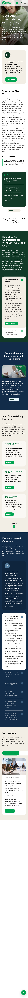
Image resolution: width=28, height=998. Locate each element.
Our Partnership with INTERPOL (11, 280)
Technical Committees (11, 753)
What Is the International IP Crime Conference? (11, 693)
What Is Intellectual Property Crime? (11, 684)
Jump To (23, 996)
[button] (11, 210)
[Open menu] (25, 3)
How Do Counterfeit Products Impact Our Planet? (12, 674)
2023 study (15, 187)
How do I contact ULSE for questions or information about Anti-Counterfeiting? (11, 716)
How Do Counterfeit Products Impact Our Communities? (12, 618)
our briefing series (15, 271)
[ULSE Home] (6, 3)
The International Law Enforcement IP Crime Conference (12, 332)
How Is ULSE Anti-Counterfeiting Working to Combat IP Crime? (11, 704)
